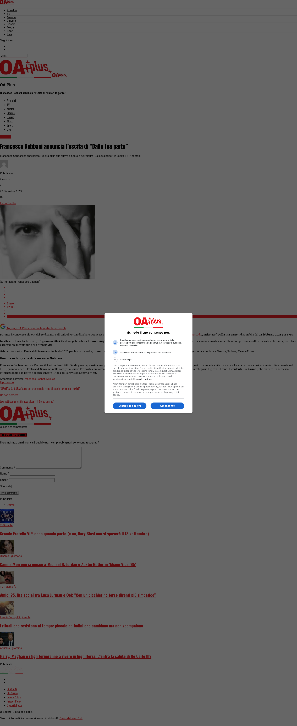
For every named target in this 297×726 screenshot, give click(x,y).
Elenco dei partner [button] (142, 379)
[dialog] (148, 363)
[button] (148, 359)
